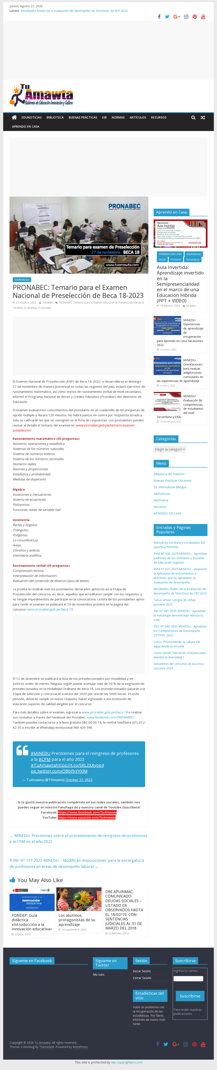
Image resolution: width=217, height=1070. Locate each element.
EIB (104, 117)
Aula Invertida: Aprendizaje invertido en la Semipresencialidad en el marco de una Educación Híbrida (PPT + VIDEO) (180, 284)
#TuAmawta (43, 765)
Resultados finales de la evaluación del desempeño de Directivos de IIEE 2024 (74, 11)
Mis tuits (98, 974)
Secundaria (192, 259)
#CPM (44, 759)
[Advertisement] (108, 50)
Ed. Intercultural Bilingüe (170, 487)
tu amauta (30, 308)
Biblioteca (55, 117)
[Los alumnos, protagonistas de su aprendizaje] (79, 890)
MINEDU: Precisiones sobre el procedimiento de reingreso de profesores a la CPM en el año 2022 (78, 838)
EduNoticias (32, 117)
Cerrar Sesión (142, 978)
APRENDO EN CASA (25, 126)
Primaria (176, 259)
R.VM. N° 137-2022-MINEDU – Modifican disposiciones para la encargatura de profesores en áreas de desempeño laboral (77, 863)
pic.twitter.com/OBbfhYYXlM (59, 771)
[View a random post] (202, 117)
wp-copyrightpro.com (127, 1062)
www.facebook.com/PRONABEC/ (110, 717)
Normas (118, 117)
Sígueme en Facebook (32, 960)
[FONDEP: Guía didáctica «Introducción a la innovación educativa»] (32, 890)
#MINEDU (40, 753)
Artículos (138, 117)
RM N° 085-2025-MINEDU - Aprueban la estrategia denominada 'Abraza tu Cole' (180, 615)
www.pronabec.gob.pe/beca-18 (105, 712)
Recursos (158, 117)
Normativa (161, 500)
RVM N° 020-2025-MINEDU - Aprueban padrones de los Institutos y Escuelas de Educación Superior (180, 558)
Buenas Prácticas (83, 117)
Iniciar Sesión (142, 971)
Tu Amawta (44, 308)
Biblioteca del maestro (169, 474)
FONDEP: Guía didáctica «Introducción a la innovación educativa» (32, 922)
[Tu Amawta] (14, 117)
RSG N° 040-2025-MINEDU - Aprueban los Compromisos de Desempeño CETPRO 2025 (180, 630)
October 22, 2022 (78, 780)
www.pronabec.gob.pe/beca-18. (50, 609)
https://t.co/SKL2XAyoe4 (80, 765)
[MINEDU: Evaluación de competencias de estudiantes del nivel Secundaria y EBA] (167, 394)
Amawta (48, 302)
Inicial (162, 259)
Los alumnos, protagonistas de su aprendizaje (76, 920)
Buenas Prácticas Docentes (173, 480)
